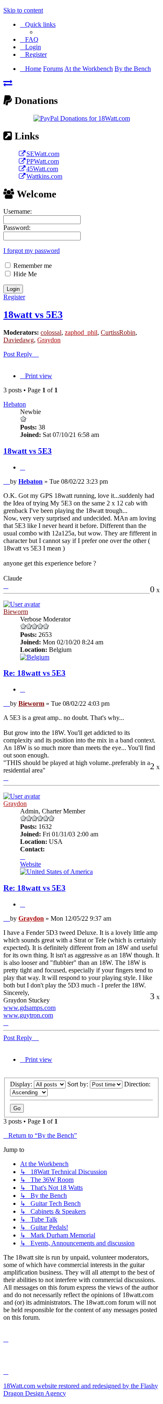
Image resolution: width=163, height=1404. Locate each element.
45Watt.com (42, 168)
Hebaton (14, 404)
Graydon (49, 339)
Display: (22, 1084)
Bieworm (15, 611)
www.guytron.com (28, 1015)
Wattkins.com (44, 176)
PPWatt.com (42, 161)
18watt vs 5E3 (33, 314)
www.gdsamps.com (29, 1007)
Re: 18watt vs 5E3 (34, 673)
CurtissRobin (118, 332)
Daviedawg (18, 339)
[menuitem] (29, 39)
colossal (51, 332)
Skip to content (23, 10)
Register (14, 296)
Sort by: (78, 1084)
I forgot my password (31, 250)
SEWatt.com (42, 153)
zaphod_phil (81, 332)
